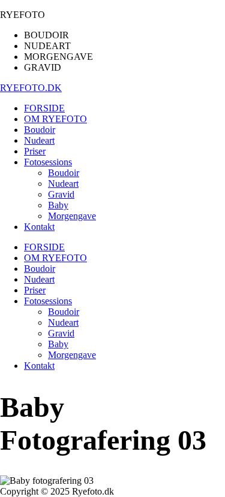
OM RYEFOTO (55, 258)
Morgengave (72, 355)
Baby (58, 344)
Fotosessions (48, 301)
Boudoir (39, 268)
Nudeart (39, 279)
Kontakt (39, 365)
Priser (35, 290)
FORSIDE (44, 247)
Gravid (61, 333)
